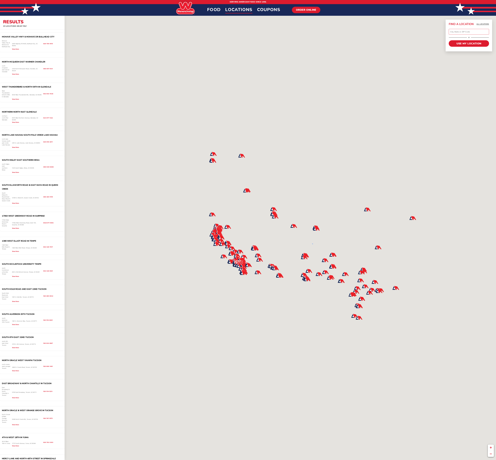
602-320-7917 (48, 247)
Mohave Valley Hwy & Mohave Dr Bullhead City (28, 36)
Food (214, 10)
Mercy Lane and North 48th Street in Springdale (29, 458)
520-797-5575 (48, 418)
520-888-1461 (48, 366)
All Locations (482, 24)
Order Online (306, 10)
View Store (15, 49)
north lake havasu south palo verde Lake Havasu (30, 135)
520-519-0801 (48, 320)
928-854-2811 (48, 142)
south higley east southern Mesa (21, 160)
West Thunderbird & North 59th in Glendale (26, 87)
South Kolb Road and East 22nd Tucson (24, 289)
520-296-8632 (48, 296)
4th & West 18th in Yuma (15, 437)
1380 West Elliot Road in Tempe (19, 241)
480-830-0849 (48, 167)
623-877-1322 (48, 118)
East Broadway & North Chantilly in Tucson (26, 383)
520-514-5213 (47, 391)
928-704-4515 (48, 43)
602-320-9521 (48, 271)
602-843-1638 (48, 93)
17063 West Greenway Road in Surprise (23, 216)
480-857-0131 (48, 68)
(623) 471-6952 (48, 223)
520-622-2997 (48, 343)
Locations (238, 10)
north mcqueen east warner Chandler (23, 62)
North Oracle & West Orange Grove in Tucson (27, 410)
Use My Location (468, 43)
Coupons (268, 10)
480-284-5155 (48, 197)
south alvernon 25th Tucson (18, 314)
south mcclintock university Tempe (21, 264)
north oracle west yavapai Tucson (21, 360)
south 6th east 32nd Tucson (18, 337)
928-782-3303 (48, 442)
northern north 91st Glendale (19, 112)
